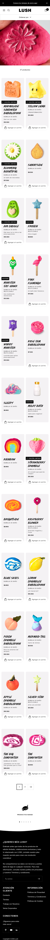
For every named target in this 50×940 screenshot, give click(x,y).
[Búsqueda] (9, 10)
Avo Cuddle (11, 226)
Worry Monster (10, 346)
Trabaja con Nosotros (11, 904)
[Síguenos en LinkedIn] (16, 930)
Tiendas (6, 900)
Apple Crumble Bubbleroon (12, 700)
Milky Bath (35, 406)
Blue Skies (11, 578)
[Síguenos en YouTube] (11, 930)
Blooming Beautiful (11, 169)
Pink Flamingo (34, 281)
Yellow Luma (36, 106)
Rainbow (9, 459)
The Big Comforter (11, 755)
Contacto (6, 895)
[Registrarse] (39, 879)
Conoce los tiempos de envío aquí (25, 3)
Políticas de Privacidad (36, 892)
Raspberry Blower (35, 521)
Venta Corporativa (10, 908)
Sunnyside (35, 165)
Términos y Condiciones (36, 897)
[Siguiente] (31, 787)
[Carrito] (46, 10)
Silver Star (36, 697)
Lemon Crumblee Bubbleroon (36, 581)
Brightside (11, 519)
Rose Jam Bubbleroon (36, 343)
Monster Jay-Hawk (10, 284)
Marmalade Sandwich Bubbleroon (12, 110)
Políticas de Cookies (35, 901)
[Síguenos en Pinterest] (5, 930)
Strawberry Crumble (36, 464)
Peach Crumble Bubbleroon (12, 640)
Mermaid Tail (37, 636)
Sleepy (8, 403)
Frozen (33, 226)
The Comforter (35, 755)
